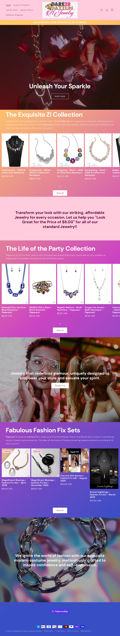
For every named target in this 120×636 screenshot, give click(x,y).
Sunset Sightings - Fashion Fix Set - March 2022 (103, 494)
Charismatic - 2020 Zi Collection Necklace (14, 171)
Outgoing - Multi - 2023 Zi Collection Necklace (70, 171)
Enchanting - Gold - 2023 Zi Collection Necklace (96, 172)
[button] (22, 5)
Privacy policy (60, 631)
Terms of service (72, 631)
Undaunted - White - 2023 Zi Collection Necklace (40, 172)
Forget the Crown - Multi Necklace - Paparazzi (95, 310)
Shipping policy (86, 631)
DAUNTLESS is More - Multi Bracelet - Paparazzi (40, 310)
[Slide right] (65, 186)
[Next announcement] (113, 22)
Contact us (60, 385)
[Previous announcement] (6, 22)
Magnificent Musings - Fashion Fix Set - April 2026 (14, 482)
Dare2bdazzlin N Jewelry (20, 631)
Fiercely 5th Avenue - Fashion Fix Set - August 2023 (73, 478)
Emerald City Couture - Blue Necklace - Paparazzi (15, 310)
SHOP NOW (60, 96)
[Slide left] (54, 186)
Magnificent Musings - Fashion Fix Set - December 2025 (43, 482)
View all (60, 193)
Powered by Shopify (35, 631)
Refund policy (48, 631)
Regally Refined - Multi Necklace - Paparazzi (69, 308)
